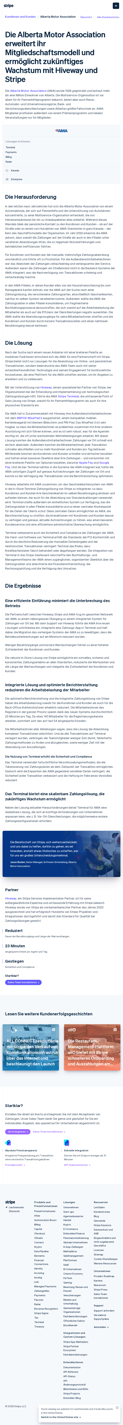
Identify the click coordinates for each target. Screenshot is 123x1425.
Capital (38, 1229)
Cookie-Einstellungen (106, 1259)
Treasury (39, 1326)
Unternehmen (71, 1207)
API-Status (69, 1376)
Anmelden (100, 1327)
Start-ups (68, 1211)
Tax (36, 1317)
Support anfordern (104, 1310)
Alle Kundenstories (108, 17)
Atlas (37, 1215)
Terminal (39, 1322)
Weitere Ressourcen (105, 1263)
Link (36, 1281)
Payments (40, 1295)
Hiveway (46, 387)
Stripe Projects (71, 1393)
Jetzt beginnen (17, 1131)
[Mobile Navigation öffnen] (116, 6)
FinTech (67, 1278)
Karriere (98, 1280)
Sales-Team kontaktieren (22, 982)
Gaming (67, 1282)
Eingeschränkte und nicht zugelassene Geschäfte (105, 1241)
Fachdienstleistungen (75, 1316)
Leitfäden (99, 1207)
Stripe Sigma (41, 1313)
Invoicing (39, 1273)
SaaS (66, 1264)
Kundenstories (102, 1211)
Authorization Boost (45, 1220)
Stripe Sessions (102, 1225)
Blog (96, 1216)
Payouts (38, 1299)
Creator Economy (73, 1273)
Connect (39, 1242)
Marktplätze (70, 1251)
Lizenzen (99, 1250)
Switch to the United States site (59, 1417)
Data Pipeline (41, 1251)
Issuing (38, 1277)
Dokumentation (72, 1367)
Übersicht (86, 17)
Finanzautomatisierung (76, 1237)
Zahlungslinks (41, 1290)
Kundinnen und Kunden (20, 16)
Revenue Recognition (46, 1308)
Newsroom (100, 1285)
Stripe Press (100, 1289)
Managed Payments (45, 1286)
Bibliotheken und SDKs (75, 1389)
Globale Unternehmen (75, 1242)
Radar (37, 1304)
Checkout (39, 1233)
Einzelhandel (70, 1325)
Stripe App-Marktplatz (75, 1341)
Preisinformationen (45, 1211)
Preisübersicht (14, 1164)
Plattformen (70, 1260)
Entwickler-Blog (72, 1397)
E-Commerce (70, 1229)
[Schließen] (116, 1408)
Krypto (38, 1246)
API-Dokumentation (76, 1164)
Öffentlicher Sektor (74, 1320)
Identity (38, 1268)
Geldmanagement (73, 1255)
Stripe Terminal (68, 396)
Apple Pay (86, 462)
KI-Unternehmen (72, 1269)
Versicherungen (72, 1295)
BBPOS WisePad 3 (29, 418)
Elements (39, 1255)
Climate (38, 1237)
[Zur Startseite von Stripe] (8, 1202)
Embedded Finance (74, 1233)
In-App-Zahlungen (73, 1246)
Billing (37, 1224)
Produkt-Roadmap (104, 1276)
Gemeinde (100, 1220)
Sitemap (98, 1254)
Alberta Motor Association (28, 90)
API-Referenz (70, 1371)
